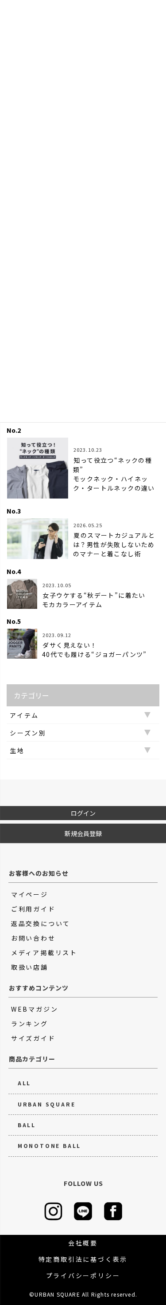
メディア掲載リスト (44, 952)
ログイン (83, 813)
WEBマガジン (34, 1009)
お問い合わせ (33, 938)
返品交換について (40, 923)
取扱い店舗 (29, 967)
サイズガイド (33, 1038)
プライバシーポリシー (83, 1275)
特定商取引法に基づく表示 (83, 1259)
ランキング (29, 1023)
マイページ (29, 894)
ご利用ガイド (33, 908)
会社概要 (83, 1242)
